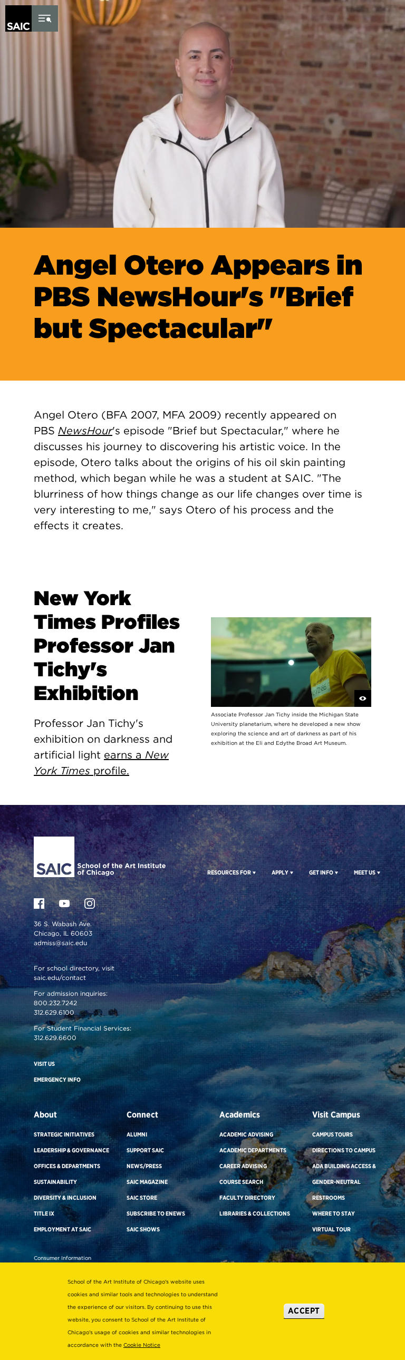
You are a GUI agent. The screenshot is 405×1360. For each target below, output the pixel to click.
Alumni (137, 1134)
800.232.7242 (55, 1003)
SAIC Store (142, 1197)
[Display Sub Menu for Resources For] (253, 872)
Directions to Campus (343, 1150)
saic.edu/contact (60, 978)
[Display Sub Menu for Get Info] (335, 872)
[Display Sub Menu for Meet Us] (377, 872)
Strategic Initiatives (64, 1134)
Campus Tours (332, 1134)
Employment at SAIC (62, 1229)
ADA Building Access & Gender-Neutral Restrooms (344, 1181)
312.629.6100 (54, 1012)
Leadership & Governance (71, 1150)
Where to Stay (333, 1213)
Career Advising (243, 1166)
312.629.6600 (55, 1038)
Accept (304, 1311)
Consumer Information (62, 1258)
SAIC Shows (143, 1229)
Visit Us (44, 1063)
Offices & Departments (67, 1166)
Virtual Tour (331, 1229)
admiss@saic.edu (60, 943)
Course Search (241, 1182)
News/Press (144, 1166)
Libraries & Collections (254, 1213)
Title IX (44, 1213)
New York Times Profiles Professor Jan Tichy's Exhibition (107, 645)
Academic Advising (246, 1134)
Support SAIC (145, 1150)
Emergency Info (57, 1079)
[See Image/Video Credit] (362, 698)
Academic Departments (252, 1150)
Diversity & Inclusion (65, 1197)
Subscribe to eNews (156, 1213)
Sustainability (55, 1182)
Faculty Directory (247, 1197)
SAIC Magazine (147, 1182)
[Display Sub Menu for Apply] (290, 872)
